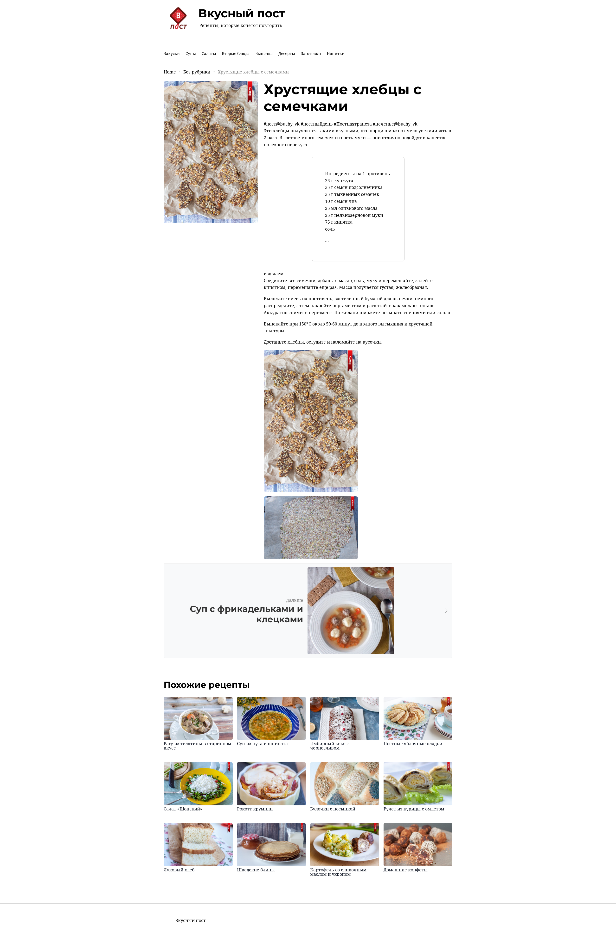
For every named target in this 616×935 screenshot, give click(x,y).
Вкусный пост (241, 13)
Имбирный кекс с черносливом (329, 746)
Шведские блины (256, 870)
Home (170, 72)
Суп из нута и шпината (262, 743)
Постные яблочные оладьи (413, 743)
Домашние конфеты (406, 870)
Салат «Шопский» (183, 809)
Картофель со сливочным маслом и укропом (338, 872)
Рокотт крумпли (255, 809)
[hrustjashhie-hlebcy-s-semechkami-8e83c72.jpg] (311, 490)
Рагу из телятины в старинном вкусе (197, 746)
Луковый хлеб (179, 870)
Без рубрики (196, 72)
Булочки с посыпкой (332, 809)
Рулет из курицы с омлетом (414, 809)
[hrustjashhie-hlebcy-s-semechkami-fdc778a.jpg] (311, 557)
